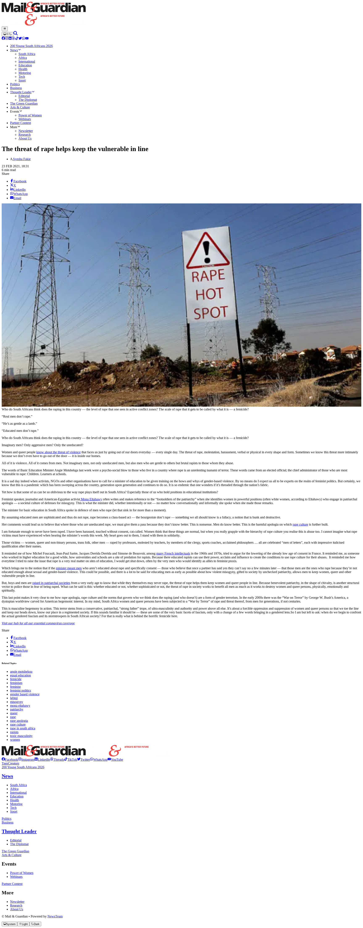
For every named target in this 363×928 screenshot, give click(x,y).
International (18, 792)
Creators (13, 763)
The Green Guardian (15, 851)
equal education (20, 675)
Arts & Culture (11, 855)
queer (13, 713)
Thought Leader (19, 831)
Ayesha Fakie (22, 159)
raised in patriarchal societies (51, 583)
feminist (15, 686)
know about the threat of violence (58, 452)
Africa (14, 789)
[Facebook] (3, 39)
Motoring (16, 804)
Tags (5, 763)
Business (7, 822)
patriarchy (16, 709)
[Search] (15, 34)
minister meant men (69, 568)
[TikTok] (16, 39)
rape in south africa (22, 728)
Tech (13, 807)
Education (17, 796)
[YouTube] (27, 39)
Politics (6, 818)
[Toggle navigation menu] (5, 28)
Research (16, 905)
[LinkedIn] (10, 39)
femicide (15, 679)
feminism (16, 683)
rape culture (300, 524)
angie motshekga (21, 671)
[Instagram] (6, 39)
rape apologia (19, 720)
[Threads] (13, 39)
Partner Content (12, 884)
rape (13, 717)
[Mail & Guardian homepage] (181, 14)
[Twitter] (20, 39)
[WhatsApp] (23, 39)
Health (14, 800)
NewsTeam (55, 916)
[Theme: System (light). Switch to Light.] (7, 34)
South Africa (18, 785)
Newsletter (17, 901)
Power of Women (21, 873)
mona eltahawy (20, 705)
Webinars (16, 876)
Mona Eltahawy (91, 499)
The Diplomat (19, 844)
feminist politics (20, 690)
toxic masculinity (21, 736)
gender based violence (24, 694)
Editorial (15, 840)
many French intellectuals (173, 553)
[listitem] (10, 759)
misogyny (16, 702)
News (7, 776)
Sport (13, 811)
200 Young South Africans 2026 (23, 767)
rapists (14, 732)
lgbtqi (14, 698)
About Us (16, 909)
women (15, 739)
